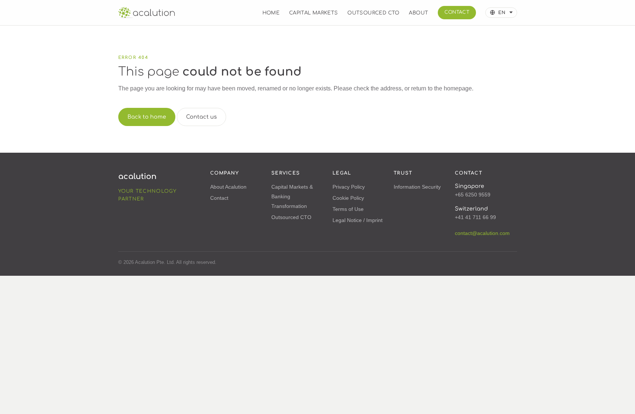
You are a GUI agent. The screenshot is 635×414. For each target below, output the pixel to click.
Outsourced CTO (373, 13)
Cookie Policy (348, 198)
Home (271, 13)
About (418, 13)
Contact (457, 12)
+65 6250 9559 (472, 195)
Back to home (147, 117)
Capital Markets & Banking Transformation (292, 196)
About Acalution (228, 187)
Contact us (201, 117)
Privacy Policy (349, 187)
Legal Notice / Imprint (358, 220)
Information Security (417, 187)
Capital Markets (313, 13)
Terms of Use (348, 209)
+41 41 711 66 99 (475, 217)
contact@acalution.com (482, 233)
